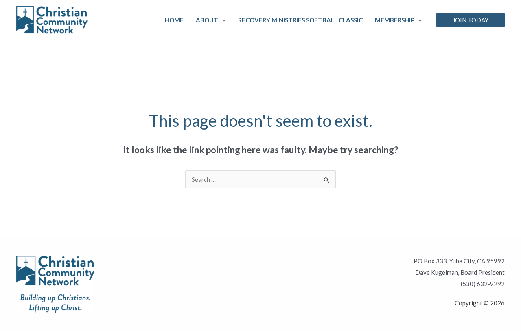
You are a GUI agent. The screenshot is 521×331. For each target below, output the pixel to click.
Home (174, 20)
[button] (222, 20)
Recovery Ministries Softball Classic (300, 20)
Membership (394, 20)
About (207, 20)
